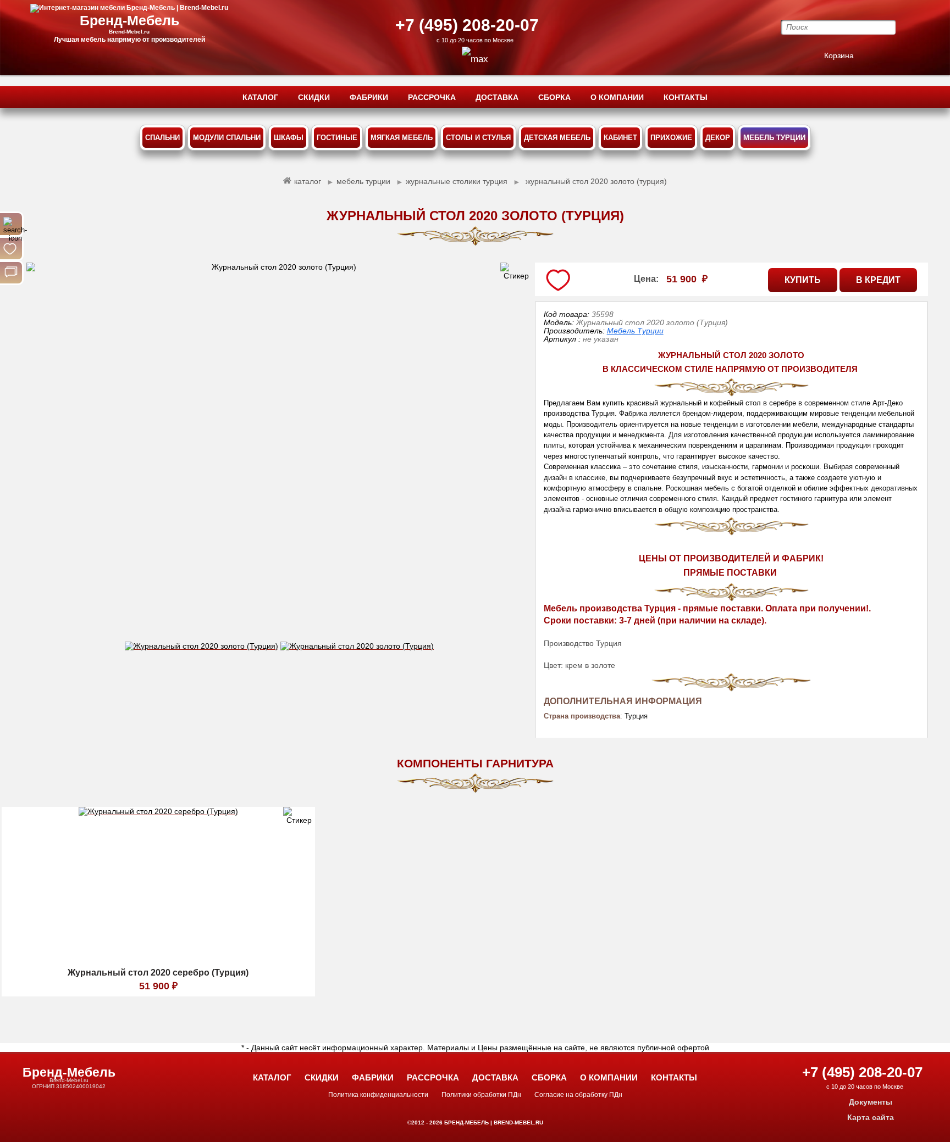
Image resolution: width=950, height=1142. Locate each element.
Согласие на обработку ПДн (578, 1095)
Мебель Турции (635, 330)
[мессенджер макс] (475, 59)
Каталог (272, 1077)
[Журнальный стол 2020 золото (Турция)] (279, 452)
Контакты (674, 1077)
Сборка (549, 1077)
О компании (609, 1077)
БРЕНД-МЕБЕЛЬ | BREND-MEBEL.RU (493, 1122)
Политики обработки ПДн (481, 1095)
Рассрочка (433, 1077)
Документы (870, 1102)
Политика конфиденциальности (378, 1095)
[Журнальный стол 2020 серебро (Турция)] (158, 960)
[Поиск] (11, 224)
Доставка (495, 1077)
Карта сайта (870, 1117)
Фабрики (373, 1077)
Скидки (322, 1077)
